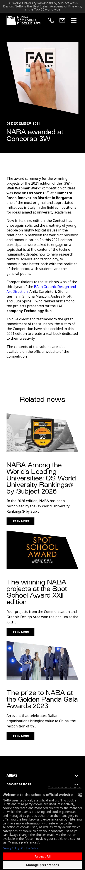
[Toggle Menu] (73, 20)
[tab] (42, 775)
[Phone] (51, 20)
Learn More (20, 521)
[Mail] (62, 20)
